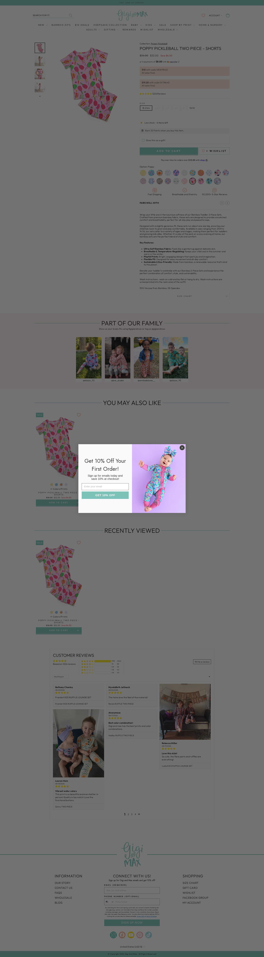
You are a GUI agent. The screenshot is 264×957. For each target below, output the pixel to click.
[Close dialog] (182, 447)
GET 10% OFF (105, 495)
